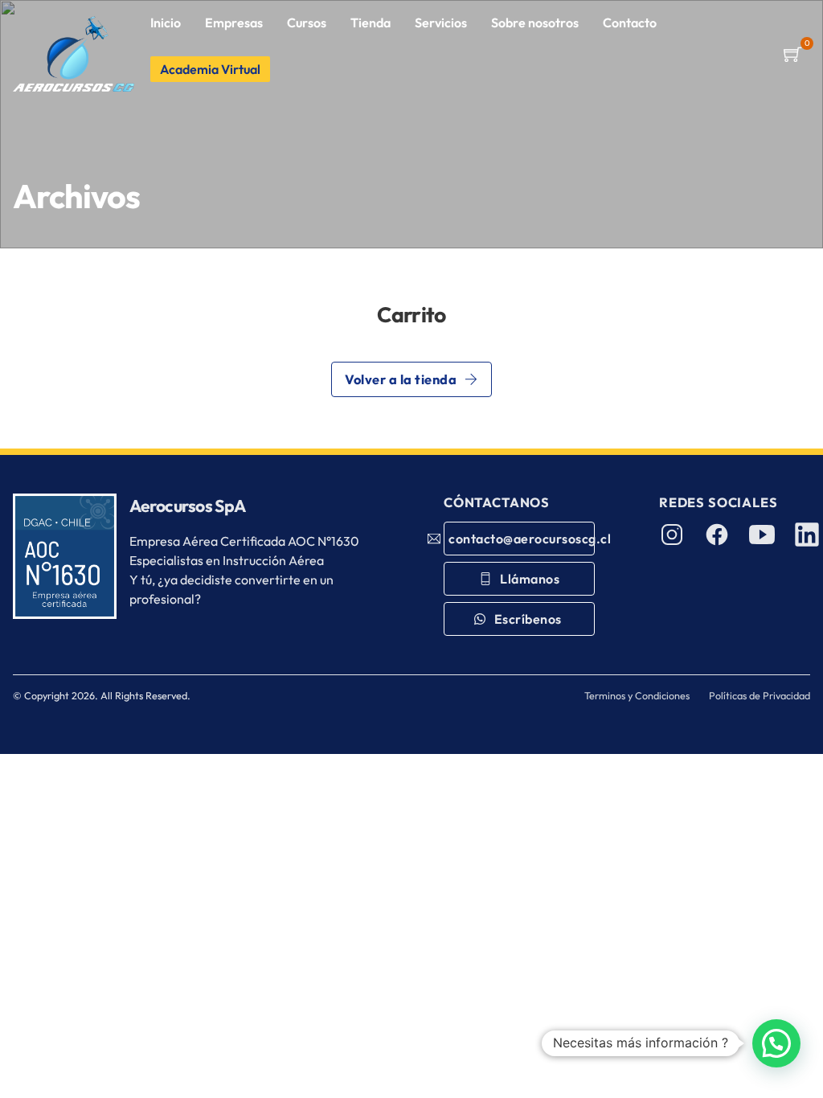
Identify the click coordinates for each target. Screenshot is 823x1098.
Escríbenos (529, 619)
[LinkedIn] (807, 534)
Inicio (165, 22)
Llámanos (529, 579)
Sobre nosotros (535, 22)
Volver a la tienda (401, 379)
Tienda (370, 22)
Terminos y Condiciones (637, 695)
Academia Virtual (210, 69)
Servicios (441, 22)
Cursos (306, 22)
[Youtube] (762, 534)
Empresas (234, 22)
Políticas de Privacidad (759, 695)
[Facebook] (717, 534)
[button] (792, 54)
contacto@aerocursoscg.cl (521, 539)
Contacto (630, 22)
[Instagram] (672, 534)
